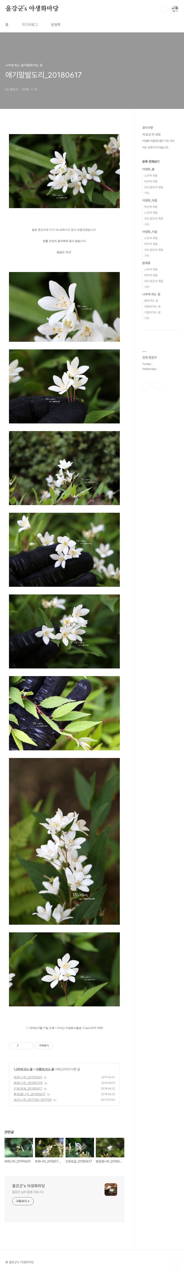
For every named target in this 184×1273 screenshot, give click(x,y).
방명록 (56, 24)
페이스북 (146, 385)
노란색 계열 (150, 175)
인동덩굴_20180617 (28, 1088)
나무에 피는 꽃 (23, 1069)
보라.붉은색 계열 (153, 187)
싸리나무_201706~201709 (33, 1100)
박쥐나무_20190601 (28, 1077)
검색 (164, 9)
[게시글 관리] (28, 1045)
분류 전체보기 (150, 161)
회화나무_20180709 (28, 1083)
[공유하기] (23, 1045)
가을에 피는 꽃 (152, 312)
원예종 (146, 263)
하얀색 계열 (150, 181)
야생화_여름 (149, 200)
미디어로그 (30, 24)
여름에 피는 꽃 (45, 1069)
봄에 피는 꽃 (151, 300)
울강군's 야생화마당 (32, 9)
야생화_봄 (148, 169)
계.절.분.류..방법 (151, 134)
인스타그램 (157, 385)
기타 (146, 193)
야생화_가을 (149, 232)
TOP (175, 1264)
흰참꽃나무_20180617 (29, 1094)
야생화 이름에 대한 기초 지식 (158, 141)
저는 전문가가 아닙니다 (155, 147)
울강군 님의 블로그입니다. (28, 1192)
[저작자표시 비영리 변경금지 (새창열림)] (59, 1046)
